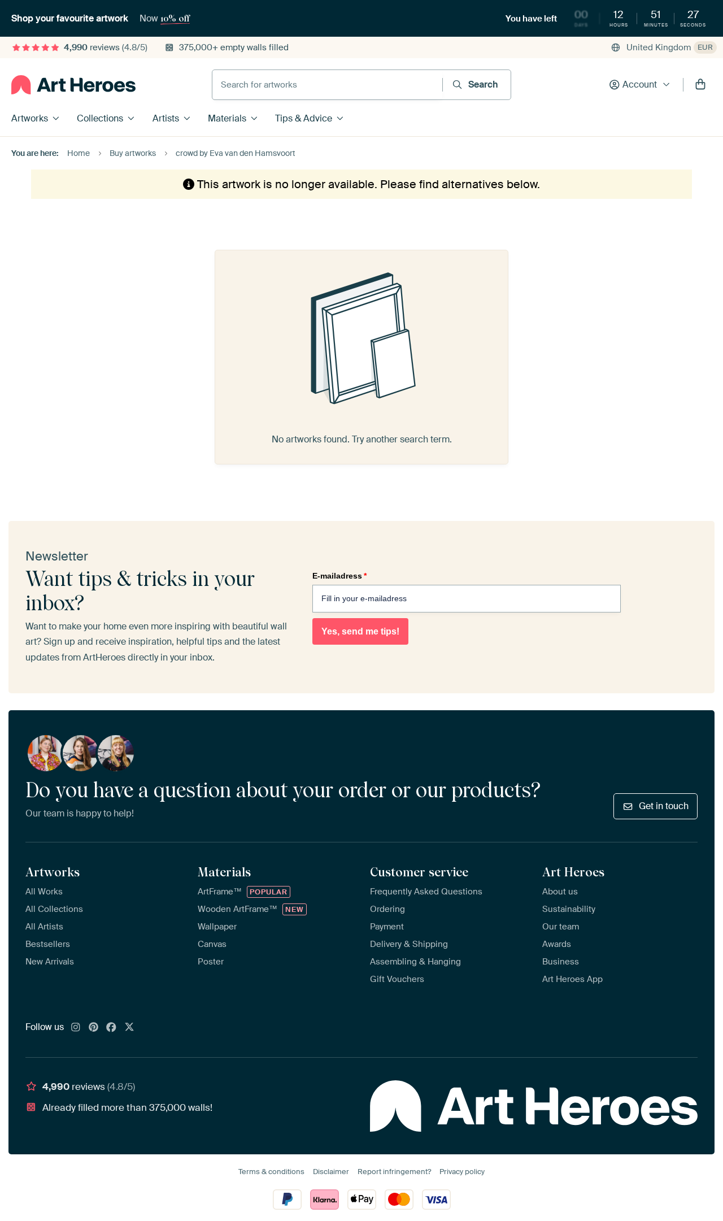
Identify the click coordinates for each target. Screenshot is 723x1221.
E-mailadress (339, 575)
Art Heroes (573, 872)
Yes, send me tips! (360, 631)
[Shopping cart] (700, 84)
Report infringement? (394, 1171)
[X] (129, 1028)
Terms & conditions (271, 1171)
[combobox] (327, 84)
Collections (100, 118)
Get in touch (664, 806)
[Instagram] (75, 1028)
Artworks (29, 118)
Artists (166, 118)
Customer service (419, 872)
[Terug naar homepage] (73, 84)
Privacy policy (462, 1171)
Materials (227, 118)
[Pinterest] (94, 1028)
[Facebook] (111, 1028)
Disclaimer (331, 1171)
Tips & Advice (303, 118)
